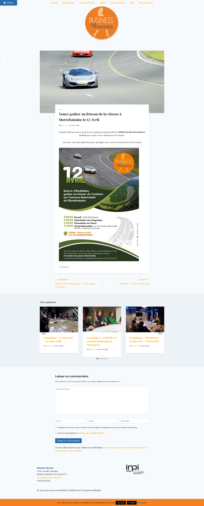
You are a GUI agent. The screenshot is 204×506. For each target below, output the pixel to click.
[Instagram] (3, 57)
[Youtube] (3, 63)
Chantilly (64, 267)
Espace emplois (117, 2)
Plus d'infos (142, 503)
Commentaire (63, 389)
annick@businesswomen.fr (49, 477)
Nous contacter (146, 2)
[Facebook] (3, 44)
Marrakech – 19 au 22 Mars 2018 (134, 282)
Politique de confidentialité (90, 433)
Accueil (54, 2)
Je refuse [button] (131, 503)
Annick (64, 125)
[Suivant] (160, 332)
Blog (132, 2)
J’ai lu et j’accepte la (81, 433)
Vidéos (103, 2)
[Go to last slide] (44, 332)
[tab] (97, 358)
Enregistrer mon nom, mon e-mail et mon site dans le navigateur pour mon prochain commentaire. (98, 427)
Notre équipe (68, 2)
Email (91, 421)
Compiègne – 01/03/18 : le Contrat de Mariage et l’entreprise (101, 341)
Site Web (125, 421)
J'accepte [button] (120, 503)
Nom (59, 421)
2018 (60, 109)
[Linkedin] (3, 50)
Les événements (87, 2)
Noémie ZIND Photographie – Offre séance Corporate (75, 283)
